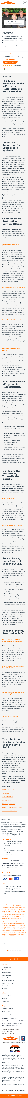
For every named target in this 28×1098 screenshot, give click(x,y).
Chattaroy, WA (8, 826)
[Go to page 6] (16, 950)
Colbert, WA (13, 824)
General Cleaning (7, 985)
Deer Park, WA (5, 824)
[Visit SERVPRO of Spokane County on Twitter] (14, 959)
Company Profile (6, 996)
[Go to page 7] (17, 950)
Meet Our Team (8, 790)
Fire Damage (6, 970)
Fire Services (6, 800)
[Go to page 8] (19, 950)
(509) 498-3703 (9, 62)
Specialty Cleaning (7, 983)
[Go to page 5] (14, 950)
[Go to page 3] (10, 950)
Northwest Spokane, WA (16, 822)
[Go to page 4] (12, 950)
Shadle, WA (10, 827)
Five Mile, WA (17, 826)
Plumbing (4, 988)
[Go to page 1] (7, 950)
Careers (4, 998)
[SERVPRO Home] (8, 3)
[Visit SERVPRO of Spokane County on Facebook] (17, 959)
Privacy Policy (6, 1011)
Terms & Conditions (7, 1008)
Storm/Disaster (6, 975)
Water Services (7, 797)
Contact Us (5, 1001)
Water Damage (6, 967)
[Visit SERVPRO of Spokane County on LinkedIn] (10, 959)
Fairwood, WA (18, 827)
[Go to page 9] (21, 950)
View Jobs (5, 793)
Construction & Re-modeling (12, 807)
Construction (5, 977)
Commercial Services (9, 811)
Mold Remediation (7, 972)
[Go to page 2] (9, 950)
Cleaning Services (8, 804)
